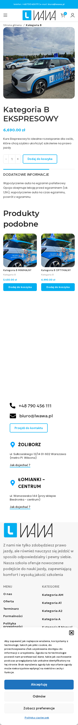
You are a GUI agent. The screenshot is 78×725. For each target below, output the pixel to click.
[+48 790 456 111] (12, 405)
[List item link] (58, 594)
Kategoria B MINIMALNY (17, 270)
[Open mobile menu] (5, 15)
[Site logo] (39, 14)
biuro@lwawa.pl (56, 4)
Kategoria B (34, 25)
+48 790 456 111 (30, 4)
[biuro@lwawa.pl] (13, 416)
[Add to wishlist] (33, 237)
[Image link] (28, 529)
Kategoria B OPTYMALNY (56, 270)
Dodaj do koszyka (40, 159)
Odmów (39, 696)
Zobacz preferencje (39, 708)
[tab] (26, 174)
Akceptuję (39, 684)
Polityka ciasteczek (37, 717)
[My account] (72, 15)
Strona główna (12, 25)
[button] (71, 633)
